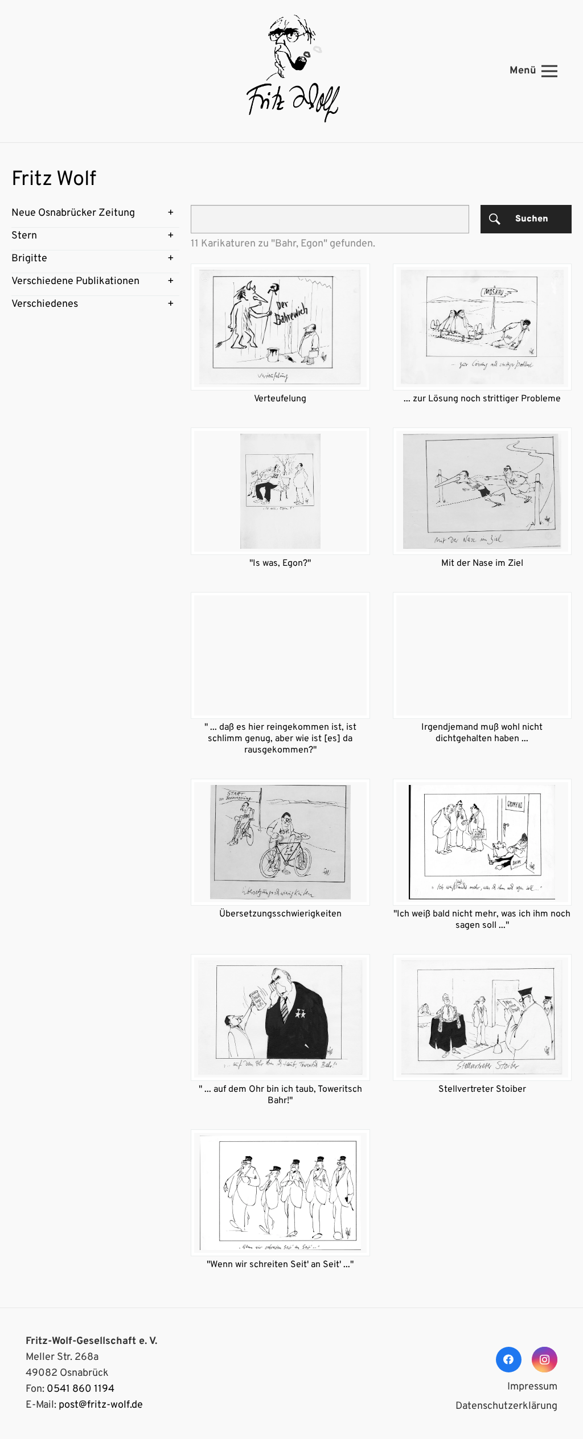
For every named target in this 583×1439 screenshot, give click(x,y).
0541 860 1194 (80, 1389)
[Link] (291, 71)
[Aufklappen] (170, 213)
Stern (24, 235)
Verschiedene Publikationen (75, 281)
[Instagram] (544, 1359)
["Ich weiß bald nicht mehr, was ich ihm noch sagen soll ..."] (482, 842)
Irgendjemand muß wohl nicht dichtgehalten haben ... (482, 733)
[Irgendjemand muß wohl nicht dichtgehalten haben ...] (482, 655)
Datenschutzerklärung (506, 1406)
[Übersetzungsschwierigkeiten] (280, 842)
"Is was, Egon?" (280, 563)
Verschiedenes (44, 304)
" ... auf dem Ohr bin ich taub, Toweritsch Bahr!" (280, 1095)
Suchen (531, 219)
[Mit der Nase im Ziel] (482, 491)
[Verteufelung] (280, 327)
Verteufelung (280, 399)
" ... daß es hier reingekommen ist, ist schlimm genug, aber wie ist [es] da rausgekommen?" (280, 739)
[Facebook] (509, 1359)
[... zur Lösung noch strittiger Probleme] (482, 327)
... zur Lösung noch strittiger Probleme (482, 399)
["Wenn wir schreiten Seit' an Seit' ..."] (280, 1193)
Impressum (532, 1386)
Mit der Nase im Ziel (482, 563)
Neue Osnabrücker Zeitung (73, 213)
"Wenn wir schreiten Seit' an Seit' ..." (280, 1265)
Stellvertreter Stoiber (482, 1089)
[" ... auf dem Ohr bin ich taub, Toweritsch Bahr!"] (280, 1017)
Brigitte (29, 258)
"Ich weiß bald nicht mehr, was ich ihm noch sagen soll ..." (481, 919)
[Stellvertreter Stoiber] (482, 1017)
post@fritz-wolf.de (101, 1405)
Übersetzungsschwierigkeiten (280, 914)
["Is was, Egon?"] (280, 491)
